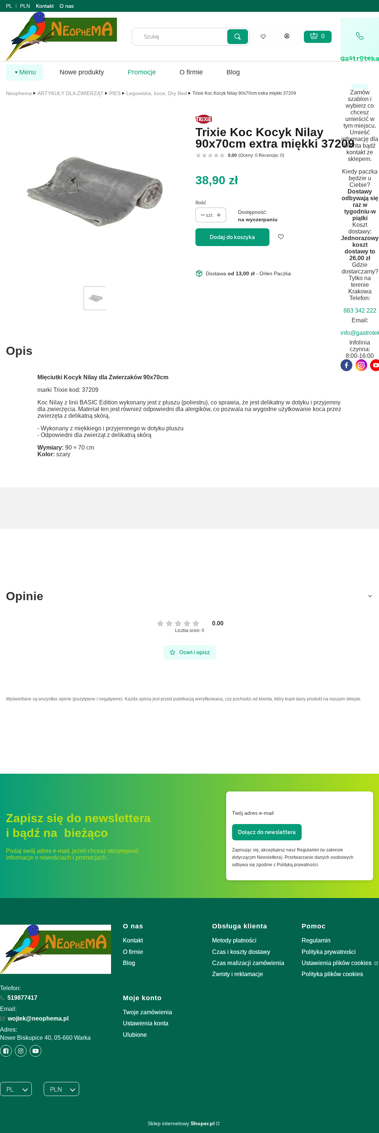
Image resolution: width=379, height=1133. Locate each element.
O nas (67, 6)
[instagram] (361, 365)
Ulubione (135, 1035)
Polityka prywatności (329, 952)
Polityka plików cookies (332, 974)
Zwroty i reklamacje (237, 974)
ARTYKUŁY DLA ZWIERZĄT (70, 93)
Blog (129, 963)
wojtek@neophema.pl (38, 1018)
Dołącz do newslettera (267, 832)
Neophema (19, 93)
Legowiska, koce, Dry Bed (156, 93)
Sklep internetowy (181, 1123)
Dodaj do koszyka (232, 237)
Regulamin (316, 940)
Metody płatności (234, 940)
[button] (237, 36)
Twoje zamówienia (147, 1012)
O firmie (133, 952)
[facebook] (346, 365)
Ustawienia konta (145, 1023)
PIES (115, 93)
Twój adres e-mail (253, 813)
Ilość (200, 202)
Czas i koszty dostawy (241, 952)
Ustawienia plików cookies (337, 963)
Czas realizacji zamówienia (248, 963)
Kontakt (45, 6)
